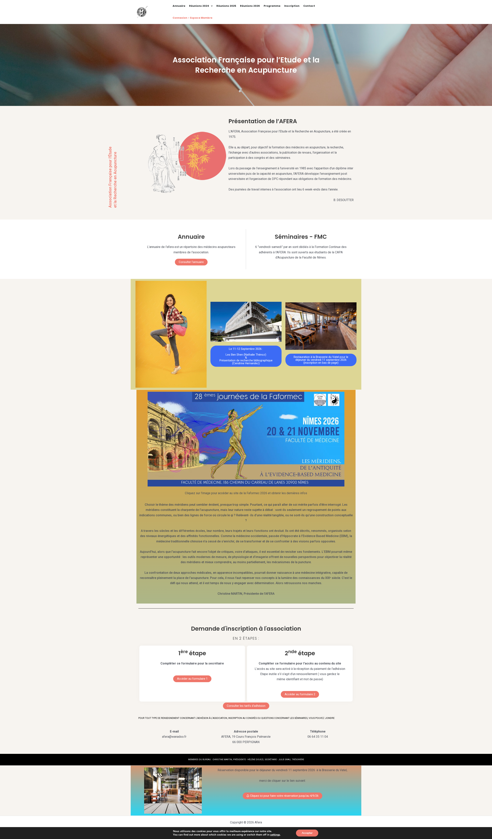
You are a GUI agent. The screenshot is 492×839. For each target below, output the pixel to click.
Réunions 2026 (250, 6)
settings (275, 835)
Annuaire (179, 6)
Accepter (307, 833)
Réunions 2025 (226, 6)
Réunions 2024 (199, 6)
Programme (272, 6)
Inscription (291, 6)
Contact (309, 6)
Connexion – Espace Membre (192, 18)
